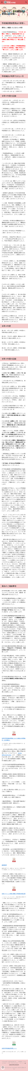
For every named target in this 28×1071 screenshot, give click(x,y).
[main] (14, 12)
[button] (2, 2)
